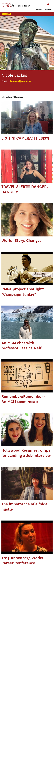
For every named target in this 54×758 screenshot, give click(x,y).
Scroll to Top (45, 749)
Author (6, 14)
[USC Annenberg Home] (16, 7)
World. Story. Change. (21, 240)
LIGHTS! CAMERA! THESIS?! (25, 138)
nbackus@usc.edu (20, 80)
